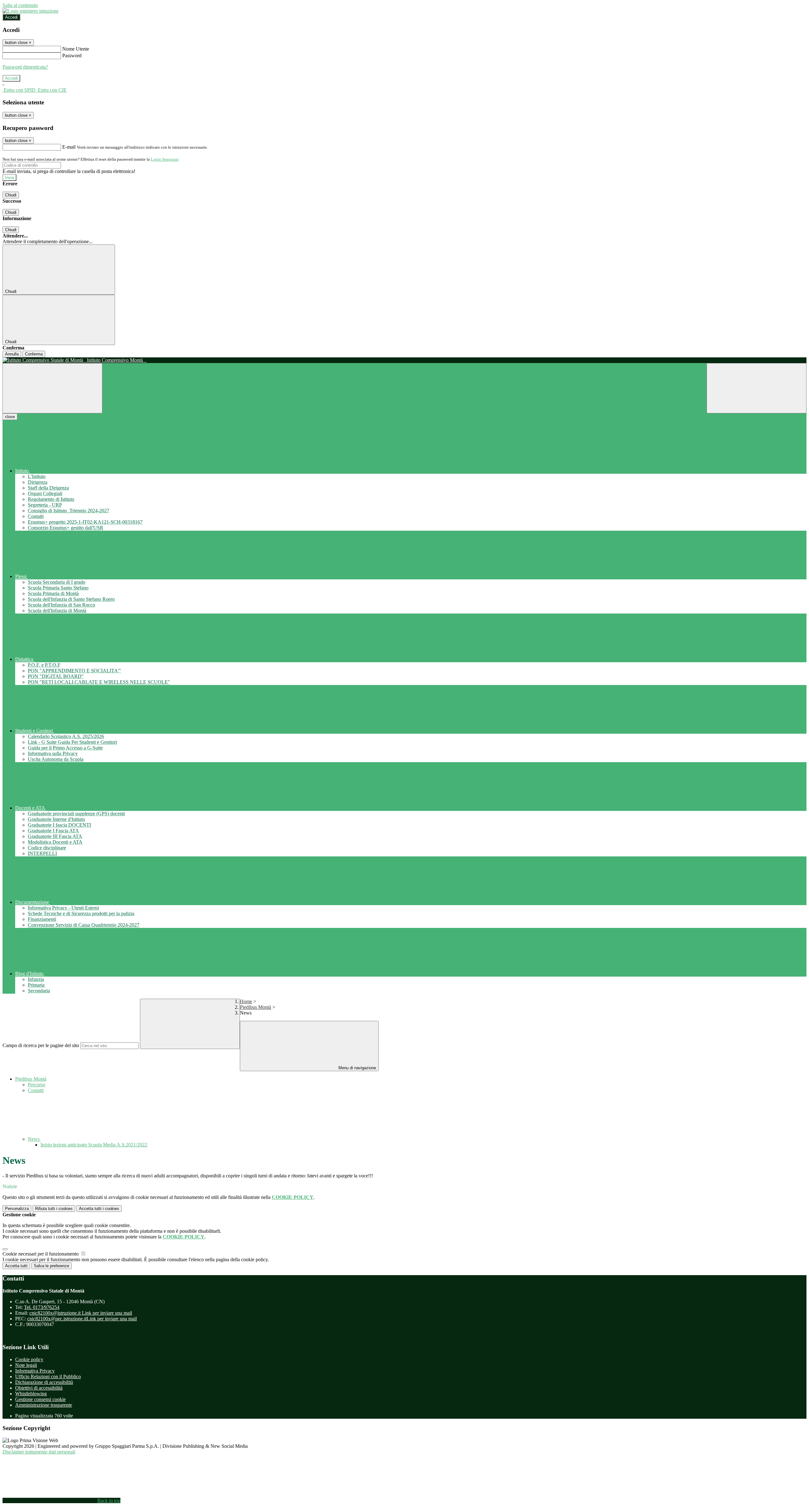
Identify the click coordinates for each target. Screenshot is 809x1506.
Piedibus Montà (255, 1007)
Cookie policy (29, 1359)
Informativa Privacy (35, 1370)
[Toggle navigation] (52, 388)
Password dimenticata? (25, 67)
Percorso (36, 1084)
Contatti (36, 1090)
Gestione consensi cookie (40, 1399)
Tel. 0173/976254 (41, 1307)
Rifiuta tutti (54, 1208)
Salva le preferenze (51, 1265)
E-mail (69, 147)
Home (246, 1001)
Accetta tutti (99, 1208)
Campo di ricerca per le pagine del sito (41, 1045)
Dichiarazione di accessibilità (44, 1382)
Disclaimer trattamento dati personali (39, 1451)
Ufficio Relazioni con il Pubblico (48, 1376)
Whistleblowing (31, 1393)
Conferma (34, 354)
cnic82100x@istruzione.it (80, 1313)
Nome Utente (75, 49)
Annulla (12, 354)
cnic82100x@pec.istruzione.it (82, 1318)
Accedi (11, 17)
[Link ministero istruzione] (30, 11)
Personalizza (17, 1208)
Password (72, 55)
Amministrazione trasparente (43, 1405)
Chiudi (10, 195)
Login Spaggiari (165, 159)
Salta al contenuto (20, 5)
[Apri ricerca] (756, 388)
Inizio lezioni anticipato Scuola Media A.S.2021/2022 (93, 1144)
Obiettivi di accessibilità (39, 1388)
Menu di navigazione (356, 1067)
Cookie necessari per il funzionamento (41, 1253)
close (10, 416)
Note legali (26, 1365)
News (34, 1139)
